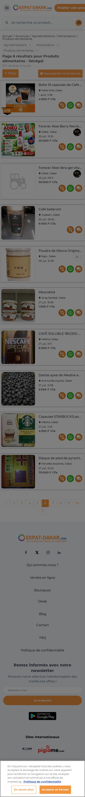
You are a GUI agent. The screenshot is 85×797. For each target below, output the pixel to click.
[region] (42, 778)
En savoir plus (24, 789)
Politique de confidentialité (42, 781)
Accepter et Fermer (55, 789)
